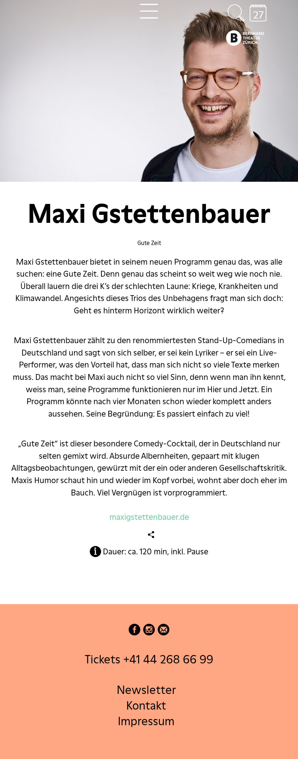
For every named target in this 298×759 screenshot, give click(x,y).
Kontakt (146, 705)
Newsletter (146, 689)
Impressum (146, 721)
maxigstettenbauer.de (149, 517)
